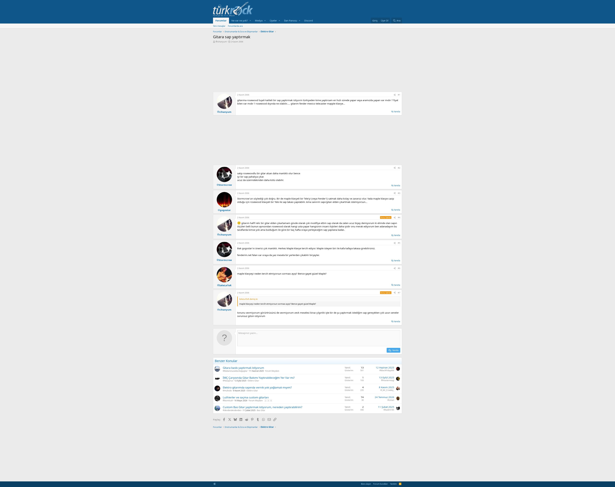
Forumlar (221, 20)
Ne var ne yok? (239, 20)
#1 (399, 94)
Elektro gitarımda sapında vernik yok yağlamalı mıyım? (257, 387)
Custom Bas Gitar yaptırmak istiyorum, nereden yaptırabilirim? (262, 407)
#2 (399, 168)
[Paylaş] (395, 95)
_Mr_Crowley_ (388, 390)
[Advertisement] (307, 67)
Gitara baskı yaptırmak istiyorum (243, 368)
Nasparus (228, 380)
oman (391, 400)
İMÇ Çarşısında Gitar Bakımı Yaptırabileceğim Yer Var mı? (259, 377)
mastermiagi (388, 380)
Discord (308, 20)
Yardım (393, 483)
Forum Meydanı (272, 371)
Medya (258, 20)
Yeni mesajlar (219, 25)
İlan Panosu (290, 20)
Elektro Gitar (253, 380)
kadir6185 (389, 410)
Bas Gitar (261, 410)
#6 (399, 268)
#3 (399, 193)
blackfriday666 (387, 370)
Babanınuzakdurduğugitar (236, 371)
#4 (399, 217)
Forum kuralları (380, 483)
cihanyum (222, 41)
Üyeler (273, 20)
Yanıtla (397, 111)
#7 (399, 292)
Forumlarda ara (235, 25)
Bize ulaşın (366, 483)
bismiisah (228, 400)
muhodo (228, 390)
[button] (250, 21)
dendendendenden (232, 410)
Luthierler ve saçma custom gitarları (246, 397)
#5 (399, 243)
